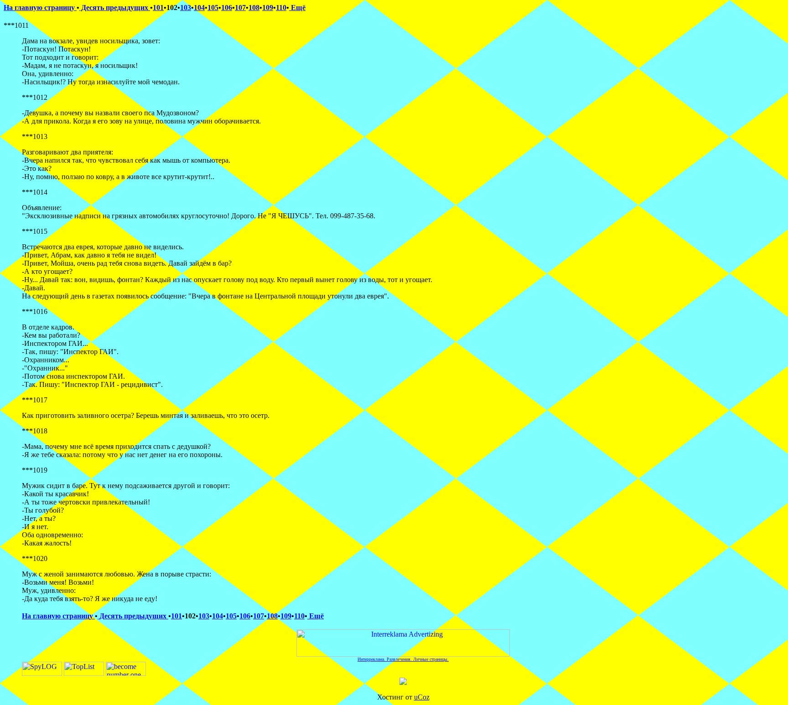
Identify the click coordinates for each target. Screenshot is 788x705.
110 (281, 7)
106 (226, 7)
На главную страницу (40, 7)
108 (254, 7)
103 (185, 7)
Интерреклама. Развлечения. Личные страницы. (403, 659)
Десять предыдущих (114, 7)
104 (199, 7)
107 (240, 7)
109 (267, 7)
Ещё (297, 7)
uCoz (422, 697)
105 (212, 7)
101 (158, 7)
